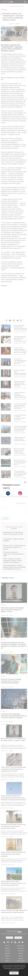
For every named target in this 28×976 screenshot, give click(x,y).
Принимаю (14, 973)
